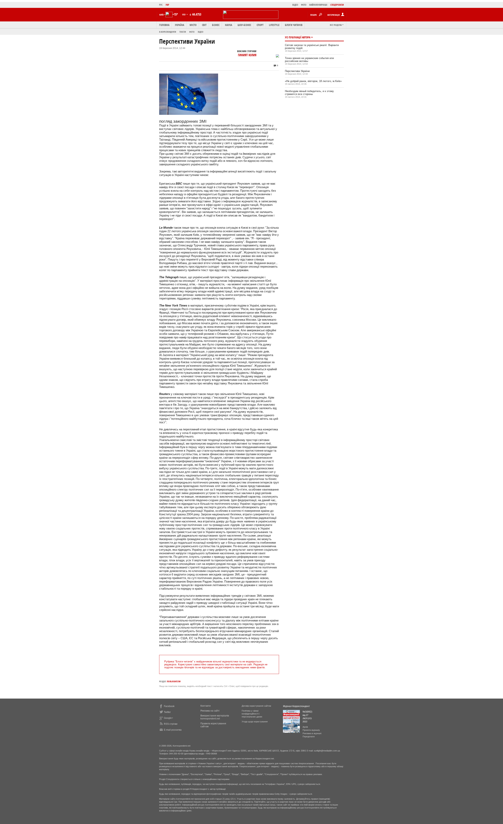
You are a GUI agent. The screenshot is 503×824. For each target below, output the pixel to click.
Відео (200, 31)
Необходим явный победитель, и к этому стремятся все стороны (309, 93)
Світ (204, 25)
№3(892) (307, 711)
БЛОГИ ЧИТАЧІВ (293, 25)
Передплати (309, 736)
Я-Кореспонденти (167, 31)
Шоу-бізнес (244, 25)
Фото (192, 31)
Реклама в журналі (312, 733)
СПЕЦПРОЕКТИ (337, 4)
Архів (305, 727)
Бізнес (215, 25)
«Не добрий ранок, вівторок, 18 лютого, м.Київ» (313, 81)
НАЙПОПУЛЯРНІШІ (318, 4)
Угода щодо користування (255, 721)
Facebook (169, 706)
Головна (164, 25)
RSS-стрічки (170, 724)
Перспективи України (297, 71)
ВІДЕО (295, 4)
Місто (193, 25)
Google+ (168, 718)
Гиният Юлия (247, 55)
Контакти (205, 705)
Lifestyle (274, 25)
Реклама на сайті (209, 710)
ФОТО (303, 4)
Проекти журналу (311, 730)
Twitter (167, 712)
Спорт (260, 25)
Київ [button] (161, 14)
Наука (228, 25)
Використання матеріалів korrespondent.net (214, 717)
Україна (179, 25)
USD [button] (184, 14)
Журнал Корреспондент (296, 706)
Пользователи (174, 681)
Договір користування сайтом (256, 706)
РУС (161, 4)
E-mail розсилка (173, 729)
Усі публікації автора (297, 37)
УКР (167, 4)
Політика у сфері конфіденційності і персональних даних (252, 714)
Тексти (182, 31)
